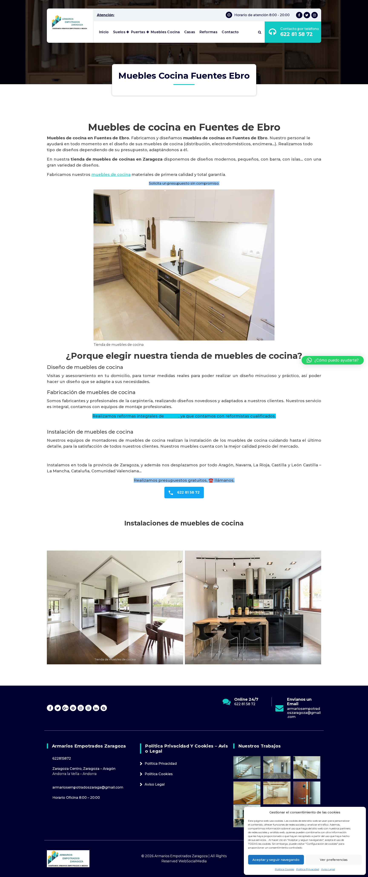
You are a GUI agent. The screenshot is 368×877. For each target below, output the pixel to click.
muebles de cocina (111, 174)
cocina (171, 416)
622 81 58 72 (296, 34)
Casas (189, 32)
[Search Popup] (260, 32)
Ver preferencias (334, 860)
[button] (333, 360)
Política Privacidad (307, 869)
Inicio (104, 32)
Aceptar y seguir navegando (275, 860)
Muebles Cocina (165, 32)
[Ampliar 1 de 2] (177, 556)
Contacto (230, 32)
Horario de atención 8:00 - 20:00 (262, 15)
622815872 (61, 758)
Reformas (208, 32)
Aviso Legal (328, 869)
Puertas (138, 32)
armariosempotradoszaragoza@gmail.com (251, 713)
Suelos (119, 32)
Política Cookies (284, 869)
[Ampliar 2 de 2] (315, 556)
